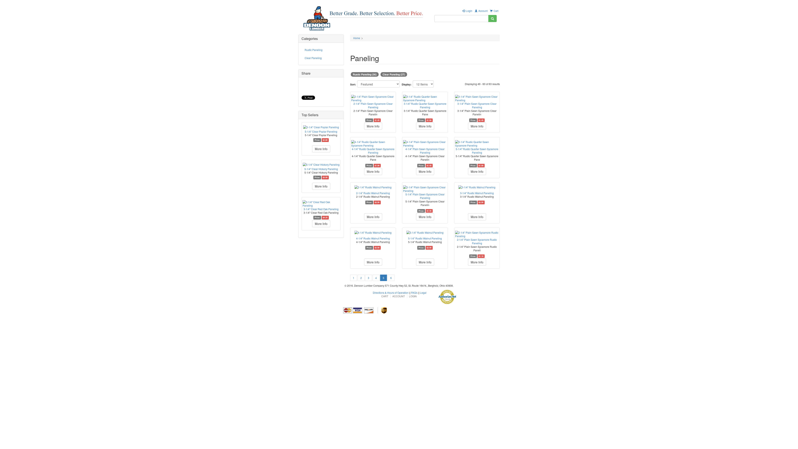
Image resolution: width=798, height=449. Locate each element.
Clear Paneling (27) (394, 74)
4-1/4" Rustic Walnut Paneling (373, 238)
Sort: (353, 84)
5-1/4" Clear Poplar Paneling (321, 131)
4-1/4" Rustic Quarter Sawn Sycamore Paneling (373, 150)
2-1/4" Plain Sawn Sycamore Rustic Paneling (477, 241)
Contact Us (486, 30)
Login (469, 10)
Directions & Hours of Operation (391, 292)
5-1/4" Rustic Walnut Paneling (425, 238)
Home (356, 38)
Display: (406, 84)
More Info (321, 149)
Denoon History (463, 30)
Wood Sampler (437, 30)
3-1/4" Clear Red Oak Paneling (321, 209)
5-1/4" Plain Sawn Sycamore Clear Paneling (425, 196)
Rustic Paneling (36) (365, 74)
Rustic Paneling (314, 50)
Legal (423, 292)
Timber (417, 30)
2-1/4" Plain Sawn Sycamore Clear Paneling (373, 105)
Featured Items (377, 30)
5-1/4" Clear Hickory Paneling (321, 169)
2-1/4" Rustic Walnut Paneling (373, 193)
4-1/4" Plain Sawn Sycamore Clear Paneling (425, 150)
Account (483, 10)
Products (356, 30)
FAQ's (414, 292)
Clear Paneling (313, 58)
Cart (496, 10)
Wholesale (400, 30)
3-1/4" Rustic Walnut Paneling (477, 193)
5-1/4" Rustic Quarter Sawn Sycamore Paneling (477, 150)
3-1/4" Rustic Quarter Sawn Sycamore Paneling (425, 105)
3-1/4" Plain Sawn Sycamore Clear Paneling (476, 105)
